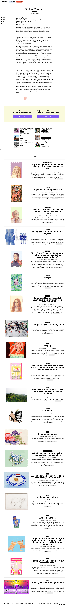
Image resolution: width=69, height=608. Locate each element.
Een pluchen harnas (47, 434)
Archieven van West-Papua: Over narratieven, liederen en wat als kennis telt (47, 391)
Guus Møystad (53, 436)
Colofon (21, 603)
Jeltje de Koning (52, 170)
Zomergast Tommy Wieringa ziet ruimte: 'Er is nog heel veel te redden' (47, 211)
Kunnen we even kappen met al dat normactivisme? (47, 562)
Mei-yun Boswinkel (44, 280)
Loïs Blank (44, 371)
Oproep (47, 536)
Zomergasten (47, 207)
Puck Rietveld (53, 348)
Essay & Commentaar (47, 162)
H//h (5, 604)
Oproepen (43, 603)
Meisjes (47, 277)
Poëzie (47, 495)
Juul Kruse (44, 170)
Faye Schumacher (43, 192)
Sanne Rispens (36, 13)
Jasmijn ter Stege (55, 480)
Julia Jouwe (44, 395)
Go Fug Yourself (34, 9)
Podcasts (56, 603)
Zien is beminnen (47, 518)
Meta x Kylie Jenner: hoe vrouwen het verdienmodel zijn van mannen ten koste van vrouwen (47, 368)
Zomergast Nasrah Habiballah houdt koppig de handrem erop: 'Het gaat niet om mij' (47, 300)
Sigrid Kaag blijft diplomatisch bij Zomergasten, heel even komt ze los (47, 166)
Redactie (44, 546)
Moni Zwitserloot (44, 348)
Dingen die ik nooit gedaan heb (47, 190)
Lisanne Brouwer (49, 327)
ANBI (39, 603)
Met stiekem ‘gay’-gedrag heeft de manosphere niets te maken (48, 454)
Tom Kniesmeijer (44, 436)
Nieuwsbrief (16, 603)
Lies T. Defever (44, 304)
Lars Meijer (43, 457)
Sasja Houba (52, 413)
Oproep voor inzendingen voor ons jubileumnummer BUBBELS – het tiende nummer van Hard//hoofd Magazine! (47, 541)
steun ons (19, 1)
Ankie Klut (45, 413)
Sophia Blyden (48, 499)
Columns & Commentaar (47, 451)
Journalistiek (34, 11)
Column (47, 363)
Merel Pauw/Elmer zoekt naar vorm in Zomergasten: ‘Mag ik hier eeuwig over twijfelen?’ (47, 255)
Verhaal (47, 187)
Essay (47, 387)
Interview (47, 322)
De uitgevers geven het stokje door (47, 324)
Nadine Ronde (44, 235)
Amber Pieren (52, 371)
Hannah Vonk (54, 280)
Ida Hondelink (48, 585)
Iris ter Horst (53, 520)
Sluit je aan (21, 116)
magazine (12, 1)
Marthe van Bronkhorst (43, 480)
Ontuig (47, 346)
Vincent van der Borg (44, 215)
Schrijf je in (47, 116)
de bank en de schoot (47, 497)
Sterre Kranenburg (53, 192)
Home (8, 603)
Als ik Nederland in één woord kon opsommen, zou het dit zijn (47, 477)
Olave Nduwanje (44, 520)
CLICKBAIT (47, 410)
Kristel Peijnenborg (52, 457)
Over (11, 603)
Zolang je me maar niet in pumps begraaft (47, 232)
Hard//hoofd (4, 1)
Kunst (47, 580)
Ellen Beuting (53, 235)
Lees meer (59, 178)
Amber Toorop (52, 395)
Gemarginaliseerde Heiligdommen (47, 582)
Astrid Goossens (44, 259)
